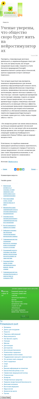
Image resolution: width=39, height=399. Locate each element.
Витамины (7, 327)
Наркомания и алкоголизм (13, 355)
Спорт (6, 364)
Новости (6, 22)
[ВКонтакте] (15, 169)
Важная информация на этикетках (16, 368)
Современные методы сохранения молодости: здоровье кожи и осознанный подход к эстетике (10, 243)
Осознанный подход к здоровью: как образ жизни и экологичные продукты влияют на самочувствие (10, 254)
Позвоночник (8, 375)
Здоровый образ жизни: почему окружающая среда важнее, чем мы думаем (9, 265)
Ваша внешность (10, 336)
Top (1, 321)
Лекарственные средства (13, 380)
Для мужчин (8, 348)
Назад (5, 169)
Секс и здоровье (10, 361)
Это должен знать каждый (13, 359)
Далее (33, 169)
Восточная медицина (11, 387)
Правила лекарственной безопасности (17, 382)
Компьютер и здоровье (12, 352)
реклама (14, 288)
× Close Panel (5, 397)
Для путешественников (12, 350)
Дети (5, 366)
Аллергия (7, 377)
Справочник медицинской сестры (16, 373)
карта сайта (31, 288)
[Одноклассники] (18, 169)
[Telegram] (23, 169)
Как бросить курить (11, 339)
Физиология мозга (10, 391)
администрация (22, 288)
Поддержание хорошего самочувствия (18, 357)
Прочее (6, 393)
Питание (7, 341)
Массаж (6, 343)
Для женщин (8, 345)
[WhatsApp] (21, 169)
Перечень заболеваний (12, 334)
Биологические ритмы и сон (14, 371)
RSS (36, 288)
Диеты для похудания (11, 329)
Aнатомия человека (11, 384)
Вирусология (8, 389)
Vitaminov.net (9, 324)
